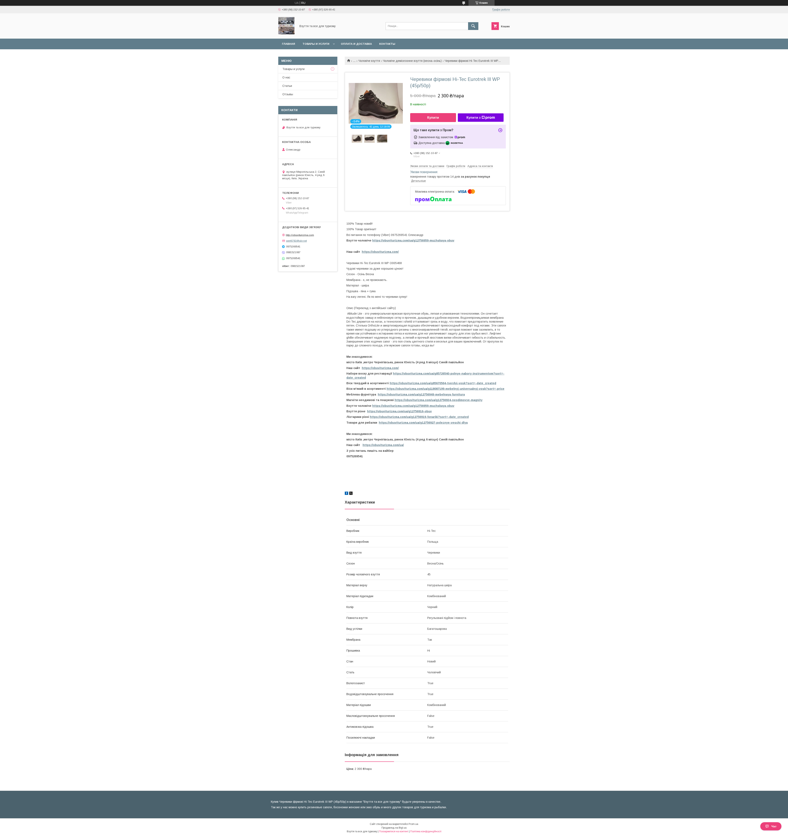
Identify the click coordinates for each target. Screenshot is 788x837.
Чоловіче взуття (369, 60)
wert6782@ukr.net (296, 240)
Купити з (473, 117)
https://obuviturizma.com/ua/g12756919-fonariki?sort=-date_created (419, 416)
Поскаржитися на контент (393, 831)
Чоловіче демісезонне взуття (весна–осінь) (412, 60)
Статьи (287, 85)
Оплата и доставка (356, 43)
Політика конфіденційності (425, 831)
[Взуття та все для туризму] (286, 33)
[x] (351, 494)
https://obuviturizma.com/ (380, 251)
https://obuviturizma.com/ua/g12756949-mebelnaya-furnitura (421, 394)
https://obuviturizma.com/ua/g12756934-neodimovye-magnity (438, 400)
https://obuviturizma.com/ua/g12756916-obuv (399, 411)
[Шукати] (473, 26)
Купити (433, 117)
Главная (288, 43)
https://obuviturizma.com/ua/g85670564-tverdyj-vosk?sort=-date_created (443, 383)
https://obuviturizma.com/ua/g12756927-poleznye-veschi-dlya (423, 422)
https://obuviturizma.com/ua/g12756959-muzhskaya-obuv (413, 240)
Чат (774, 826)
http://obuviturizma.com (300, 234)
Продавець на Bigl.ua (394, 827)
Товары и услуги (315, 43)
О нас (286, 77)
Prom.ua (413, 824)
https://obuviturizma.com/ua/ (383, 445)
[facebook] (346, 494)
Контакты (387, 43)
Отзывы (287, 94)
